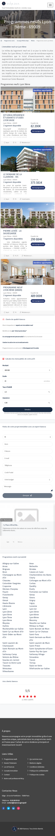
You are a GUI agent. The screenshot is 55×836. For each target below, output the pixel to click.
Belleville (33, 566)
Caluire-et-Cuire (36, 572)
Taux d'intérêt (7, 387)
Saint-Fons (34, 634)
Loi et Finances (9, 767)
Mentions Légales (35, 763)
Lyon (5, 609)
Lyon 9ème (7, 620)
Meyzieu (6, 623)
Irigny (32, 603)
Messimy (33, 620)
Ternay (32, 662)
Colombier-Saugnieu (12, 583)
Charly (32, 577)
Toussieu (6, 665)
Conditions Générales (37, 767)
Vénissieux (7, 668)
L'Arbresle (7, 606)
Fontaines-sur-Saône (38, 591)
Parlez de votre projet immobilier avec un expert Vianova (24, 426)
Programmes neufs (10, 759)
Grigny (32, 600)
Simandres (34, 657)
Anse (31, 563)
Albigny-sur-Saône (11, 563)
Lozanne (33, 606)
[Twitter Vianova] (8, 808)
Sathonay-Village (37, 654)
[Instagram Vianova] (18, 808)
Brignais (6, 569)
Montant (5, 365)
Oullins (6, 626)
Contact (7, 775)
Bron (5, 572)
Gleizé (5, 600)
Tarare (32, 660)
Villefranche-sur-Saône (39, 668)
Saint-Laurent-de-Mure (39, 643)
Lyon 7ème (7, 617)
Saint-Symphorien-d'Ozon (40, 648)
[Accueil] (1, 41)
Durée (5, 376)
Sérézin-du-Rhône (10, 657)
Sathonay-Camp (10, 654)
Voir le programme (38, 131)
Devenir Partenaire (10, 763)
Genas (32, 594)
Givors (32, 597)
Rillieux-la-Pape (36, 626)
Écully (32, 589)
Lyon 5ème (7, 614)
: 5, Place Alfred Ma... (10, 525)
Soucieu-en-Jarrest (11, 660)
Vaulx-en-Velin (35, 665)
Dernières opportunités (43, 90)
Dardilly (32, 586)
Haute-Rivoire (9, 603)
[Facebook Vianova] (3, 808)
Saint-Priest (34, 645)
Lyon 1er (33, 609)
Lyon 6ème (34, 614)
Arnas (5, 566)
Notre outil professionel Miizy (14, 778)
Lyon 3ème (34, 611)
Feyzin (5, 591)
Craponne (7, 586)
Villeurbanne (8, 671)
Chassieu (6, 580)
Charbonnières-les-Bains (40, 574)
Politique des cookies (37, 775)
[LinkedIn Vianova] (13, 808)
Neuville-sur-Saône (37, 623)
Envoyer (26, 495)
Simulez (28, 409)
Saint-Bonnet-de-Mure (39, 628)
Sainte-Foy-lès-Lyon (38, 651)
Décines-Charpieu (10, 589)
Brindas (32, 569)
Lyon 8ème (34, 617)
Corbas (32, 583)
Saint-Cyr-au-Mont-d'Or (13, 631)
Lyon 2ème (7, 611)
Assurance (6, 398)
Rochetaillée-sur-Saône (13, 628)
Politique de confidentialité (39, 771)
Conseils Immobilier (11, 771)
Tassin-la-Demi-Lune (12, 662)
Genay (5, 597)
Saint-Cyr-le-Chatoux (38, 631)
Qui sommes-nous (36, 759)
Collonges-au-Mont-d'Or (40, 580)
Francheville (8, 594)
